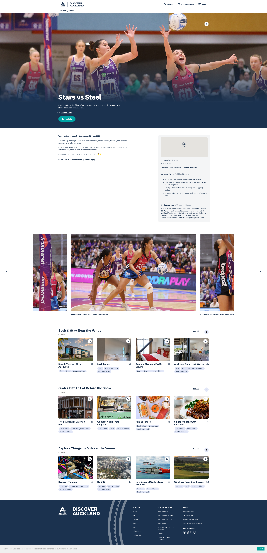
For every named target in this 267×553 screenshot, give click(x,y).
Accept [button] (261, 549)
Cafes (112, 429)
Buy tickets (67, 119)
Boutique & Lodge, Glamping (192, 368)
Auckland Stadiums (165, 519)
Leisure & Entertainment (79, 486)
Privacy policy (188, 511)
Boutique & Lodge (111, 368)
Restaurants (153, 426)
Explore (135, 519)
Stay (61, 371)
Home (134, 511)
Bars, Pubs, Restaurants (80, 429)
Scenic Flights (113, 486)
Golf (187, 486)
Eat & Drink (64, 429)
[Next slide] (261, 272)
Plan (134, 523)
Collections (136, 531)
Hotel (68, 371)
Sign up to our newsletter (192, 523)
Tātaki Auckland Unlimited (164, 538)
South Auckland (79, 371)
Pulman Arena (66, 113)
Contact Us (136, 535)
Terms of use (188, 515)
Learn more (72, 549)
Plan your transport (190, 167)
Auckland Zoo (163, 523)
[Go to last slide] (6, 272)
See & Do (63, 486)
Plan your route (175, 167)
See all (196, 331)
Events (134, 515)
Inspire (134, 527)
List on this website (190, 519)
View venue (164, 167)
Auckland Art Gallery (165, 515)
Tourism (161, 533)
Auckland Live (163, 511)
